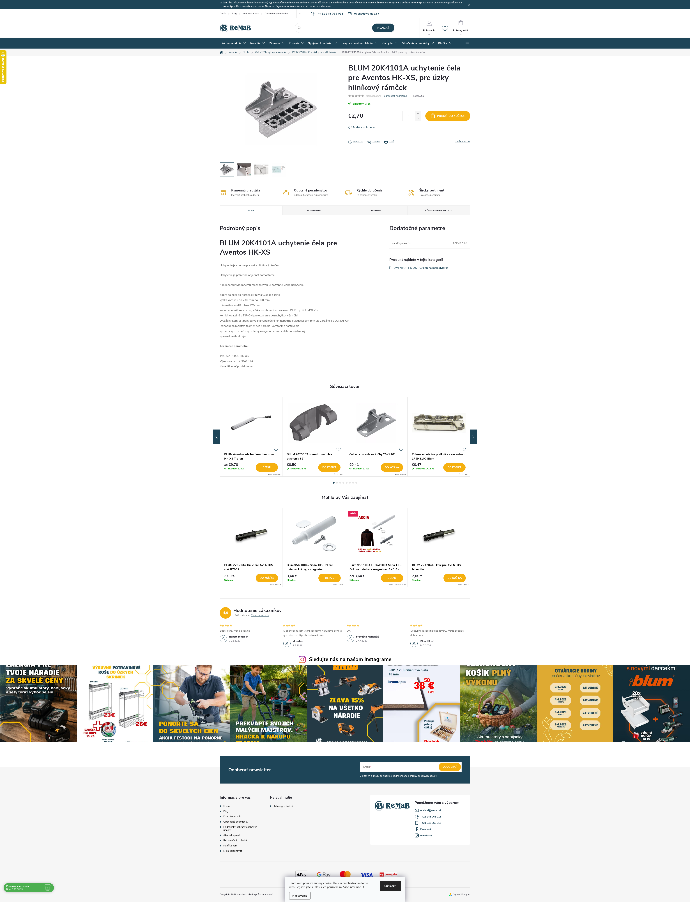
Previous (216, 437)
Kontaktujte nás (251, 13)
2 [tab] (337, 483)
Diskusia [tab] (376, 210)
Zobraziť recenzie (260, 615)
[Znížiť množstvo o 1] (418, 118)
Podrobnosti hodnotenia (395, 96)
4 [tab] (343, 483)
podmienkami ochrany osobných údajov (414, 776)
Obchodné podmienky (276, 13)
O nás (223, 13)
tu (364, 887)
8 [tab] (356, 483)
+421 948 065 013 (430, 816)
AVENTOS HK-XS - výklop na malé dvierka (421, 268)
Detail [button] (329, 578)
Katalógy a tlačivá (283, 806)
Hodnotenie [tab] (314, 210)
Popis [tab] (251, 210)
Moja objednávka (232, 851)
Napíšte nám (230, 845)
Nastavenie (299, 896)
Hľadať (383, 28)
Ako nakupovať (231, 835)
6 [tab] (350, 483)
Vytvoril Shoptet (462, 894)
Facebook (425, 829)
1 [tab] (334, 483)
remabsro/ (426, 835)
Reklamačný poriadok (235, 840)
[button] (251, 578)
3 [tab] (340, 483)
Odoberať (450, 767)
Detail (267, 467)
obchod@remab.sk (430, 810)
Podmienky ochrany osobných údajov (240, 828)
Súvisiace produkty (437, 210)
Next (473, 437)
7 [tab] (353, 483)
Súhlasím (390, 886)
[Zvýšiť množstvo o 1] (418, 113)
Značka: (462, 141)
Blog (234, 13)
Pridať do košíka (450, 116)
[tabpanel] (251, 436)
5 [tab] (347, 483)
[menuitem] (234, 43)
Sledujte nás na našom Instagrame (350, 659)
